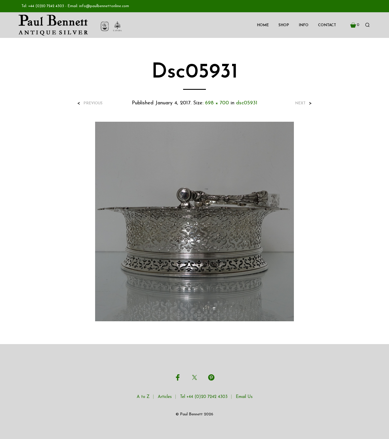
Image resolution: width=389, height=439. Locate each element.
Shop (284, 25)
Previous (93, 103)
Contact (327, 25)
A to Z (143, 397)
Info (303, 25)
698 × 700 (217, 103)
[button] (354, 25)
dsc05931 (246, 103)
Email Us (244, 397)
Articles (165, 397)
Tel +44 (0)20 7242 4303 (204, 397)
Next (300, 103)
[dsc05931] (194, 221)
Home (263, 25)
